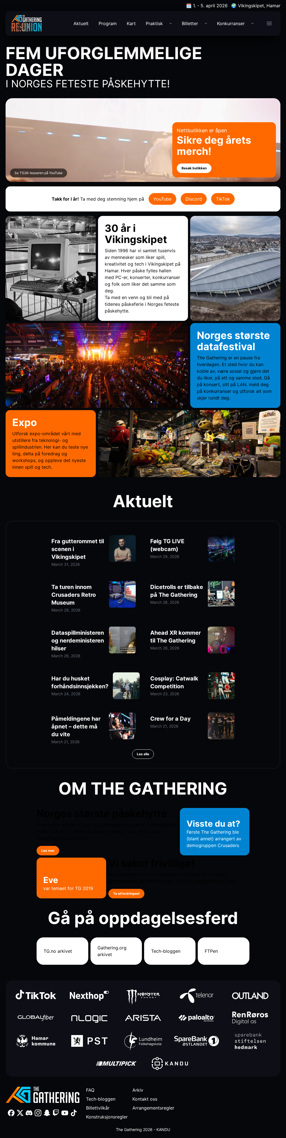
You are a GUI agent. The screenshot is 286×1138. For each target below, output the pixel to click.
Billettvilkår (97, 1108)
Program (108, 23)
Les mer (47, 850)
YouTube (162, 199)
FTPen (211, 951)
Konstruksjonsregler (107, 1117)
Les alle (143, 754)
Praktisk (154, 23)
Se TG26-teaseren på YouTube (39, 173)
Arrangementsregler (153, 1108)
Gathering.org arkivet (112, 951)
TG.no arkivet (58, 951)
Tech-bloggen (165, 951)
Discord (193, 199)
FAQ (90, 1090)
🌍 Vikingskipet (255, 5)
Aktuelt (81, 23)
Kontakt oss (144, 1099)
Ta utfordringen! (126, 893)
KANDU (163, 1129)
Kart (131, 23)
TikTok (223, 199)
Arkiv (137, 1090)
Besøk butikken (194, 168)
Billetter (190, 23)
